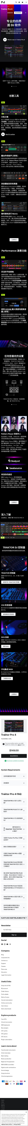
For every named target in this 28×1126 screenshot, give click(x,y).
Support (3, 963)
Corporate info (5, 957)
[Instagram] (5, 944)
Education (4, 972)
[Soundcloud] (10, 944)
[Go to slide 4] (15, 86)
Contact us (4, 960)
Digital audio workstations (8, 1067)
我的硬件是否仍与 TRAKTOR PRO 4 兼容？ (13, 829)
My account (4, 988)
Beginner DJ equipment (7, 1061)
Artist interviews (5, 1053)
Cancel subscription (7, 1000)
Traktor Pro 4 (6, 9)
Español (2, 1109)
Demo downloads (6, 1008)
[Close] (26, 1112)
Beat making (4, 1055)
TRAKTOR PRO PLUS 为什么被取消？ (13, 810)
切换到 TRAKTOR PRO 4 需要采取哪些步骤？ (13, 854)
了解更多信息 (7, 678)
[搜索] (16, 2)
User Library (4, 1005)
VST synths (4, 1030)
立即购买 (14, 239)
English (2, 1100)
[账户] (19, 2)
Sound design (5, 1070)
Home (2, 6)
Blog (2, 954)
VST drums (4, 1036)
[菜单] (26, 2)
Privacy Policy (17, 1124)
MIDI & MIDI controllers (7, 1064)
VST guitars (4, 1033)
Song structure (5, 1073)
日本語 (2, 1102)
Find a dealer (4, 994)
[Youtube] (7, 944)
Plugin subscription (6, 1039)
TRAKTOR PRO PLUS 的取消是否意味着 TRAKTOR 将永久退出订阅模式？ (13, 864)
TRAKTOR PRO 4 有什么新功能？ (12, 801)
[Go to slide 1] (11, 86)
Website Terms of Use (6, 1124)
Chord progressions (6, 1076)
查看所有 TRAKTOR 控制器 (11, 582)
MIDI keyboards (5, 1025)
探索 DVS (6, 646)
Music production (6, 1058)
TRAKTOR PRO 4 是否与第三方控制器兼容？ (13, 897)
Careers (3, 966)
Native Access (5, 997)
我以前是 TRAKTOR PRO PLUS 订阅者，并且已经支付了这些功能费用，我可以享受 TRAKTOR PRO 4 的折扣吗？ (13, 876)
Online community (6, 1003)
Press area (4, 969)
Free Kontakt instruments (8, 1050)
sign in (19, 744)
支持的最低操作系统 (10, 776)
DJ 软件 (7, 6)
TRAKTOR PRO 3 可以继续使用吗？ (13, 819)
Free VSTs (4, 1019)
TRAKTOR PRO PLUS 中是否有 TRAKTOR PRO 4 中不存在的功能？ (13, 888)
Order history (5, 991)
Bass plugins (4, 1027)
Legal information (6, 975)
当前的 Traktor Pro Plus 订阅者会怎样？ (13, 839)
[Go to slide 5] (16, 86)
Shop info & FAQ (5, 985)
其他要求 (6, 783)
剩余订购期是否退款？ (10, 846)
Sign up (14, 934)
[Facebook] (2, 944)
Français (3, 1107)
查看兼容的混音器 (8, 614)
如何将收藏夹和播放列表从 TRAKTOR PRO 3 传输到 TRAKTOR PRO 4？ (12, 907)
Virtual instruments (6, 1022)
